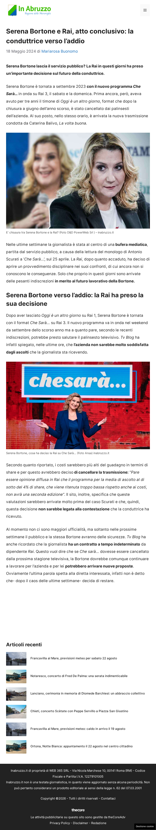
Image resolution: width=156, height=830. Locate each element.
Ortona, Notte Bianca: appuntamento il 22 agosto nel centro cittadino (81, 746)
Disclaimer (80, 823)
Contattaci (108, 798)
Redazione (98, 823)
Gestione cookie (145, 826)
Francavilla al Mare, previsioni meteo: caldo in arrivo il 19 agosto (77, 729)
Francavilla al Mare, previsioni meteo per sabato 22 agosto (73, 658)
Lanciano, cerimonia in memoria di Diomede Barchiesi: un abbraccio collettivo (87, 693)
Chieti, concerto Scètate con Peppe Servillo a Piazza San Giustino (79, 711)
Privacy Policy (60, 823)
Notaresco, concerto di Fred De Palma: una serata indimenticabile (79, 676)
